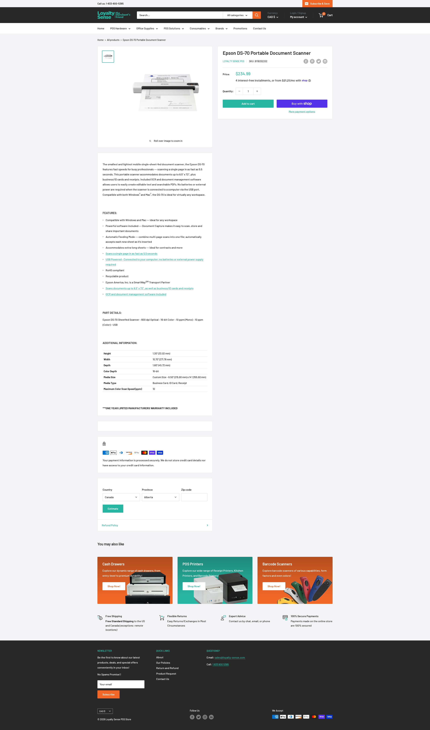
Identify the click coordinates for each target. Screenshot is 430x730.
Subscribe (108, 694)
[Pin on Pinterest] (312, 61)
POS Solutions (172, 28)
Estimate (113, 508)
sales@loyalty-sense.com (230, 657)
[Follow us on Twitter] (198, 717)
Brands (220, 28)
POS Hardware (118, 28)
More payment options (302, 111)
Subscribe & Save (320, 3)
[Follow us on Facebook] (192, 717)
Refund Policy (110, 525)
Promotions (240, 28)
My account (297, 16)
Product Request (166, 673)
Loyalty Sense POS (233, 61)
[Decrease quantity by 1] (239, 91)
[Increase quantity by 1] (257, 91)
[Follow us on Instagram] (205, 717)
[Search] (256, 15)
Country (107, 489)
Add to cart (248, 103)
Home (100, 28)
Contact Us (259, 28)
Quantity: (228, 91)
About (159, 657)
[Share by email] (325, 61)
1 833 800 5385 (220, 664)
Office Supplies (145, 28)
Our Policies (163, 662)
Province (147, 489)
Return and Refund (167, 668)
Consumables (198, 28)
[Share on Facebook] (306, 61)
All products (113, 39)
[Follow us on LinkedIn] (211, 717)
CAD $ (102, 711)
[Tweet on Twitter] (318, 61)
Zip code (186, 489)
